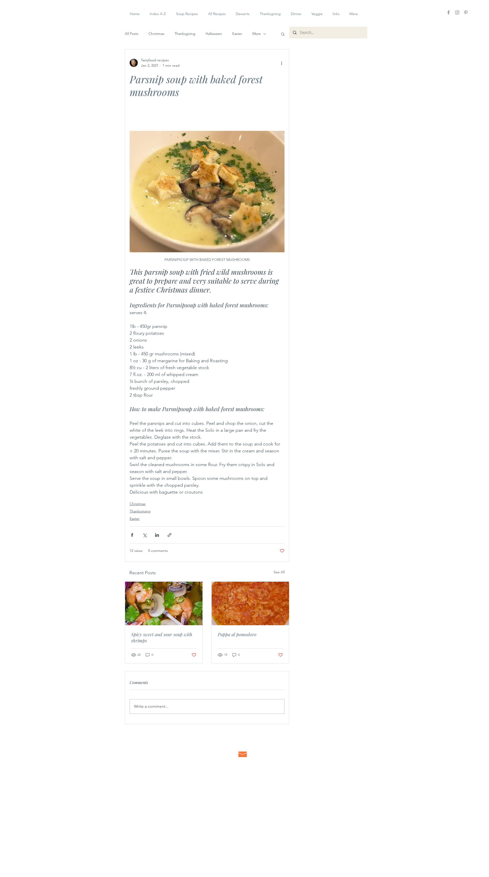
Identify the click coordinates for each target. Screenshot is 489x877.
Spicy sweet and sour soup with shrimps (161, 637)
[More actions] (281, 63)
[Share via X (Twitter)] (144, 535)
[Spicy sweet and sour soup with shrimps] (163, 603)
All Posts (131, 33)
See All (279, 572)
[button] (282, 34)
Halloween (214, 33)
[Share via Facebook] (132, 535)
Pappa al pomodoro (237, 634)
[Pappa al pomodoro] (250, 603)
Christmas (156, 33)
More (256, 33)
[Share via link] (169, 535)
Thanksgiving (184, 33)
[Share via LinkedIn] (157, 535)
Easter (237, 33)
